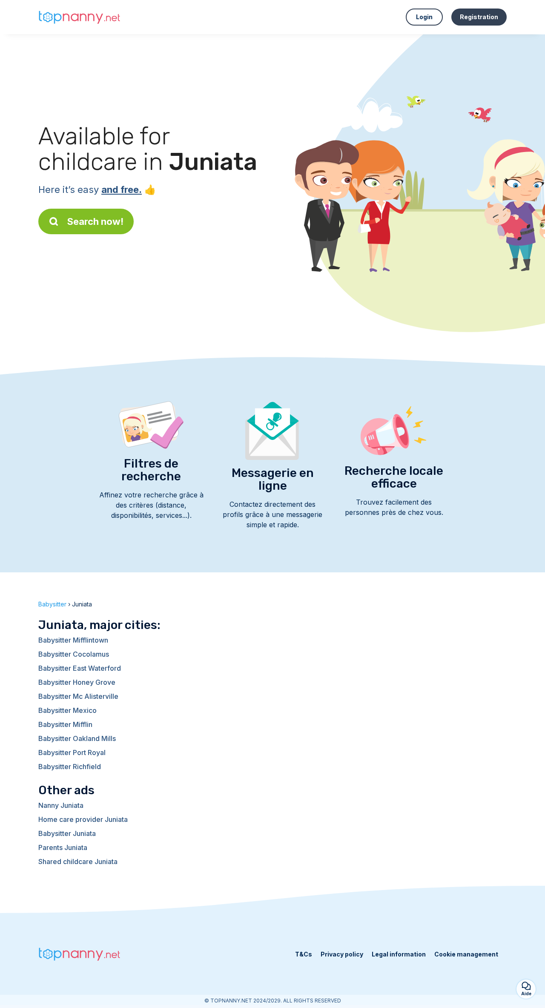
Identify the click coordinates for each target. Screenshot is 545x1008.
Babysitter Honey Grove (76, 682)
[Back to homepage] (80, 17)
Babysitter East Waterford (79, 668)
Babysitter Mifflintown (73, 640)
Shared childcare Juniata (78, 861)
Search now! (95, 221)
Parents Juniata (62, 847)
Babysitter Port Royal (72, 752)
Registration (479, 16)
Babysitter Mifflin (65, 724)
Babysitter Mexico (67, 710)
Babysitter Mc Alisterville (78, 696)
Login (424, 16)
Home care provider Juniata (83, 819)
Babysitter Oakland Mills (77, 738)
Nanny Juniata (60, 805)
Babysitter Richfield (69, 766)
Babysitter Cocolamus (73, 654)
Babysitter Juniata (67, 833)
